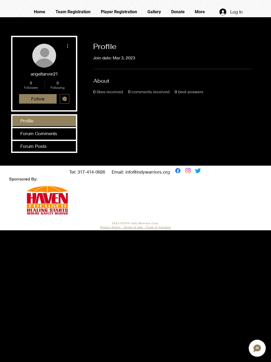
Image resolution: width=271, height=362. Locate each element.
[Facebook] (177, 170)
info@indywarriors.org (147, 172)
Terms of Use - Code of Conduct (147, 227)
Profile (26, 120)
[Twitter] (198, 170)
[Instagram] (187, 170)
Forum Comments (38, 133)
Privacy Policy (110, 227)
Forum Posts (33, 146)
